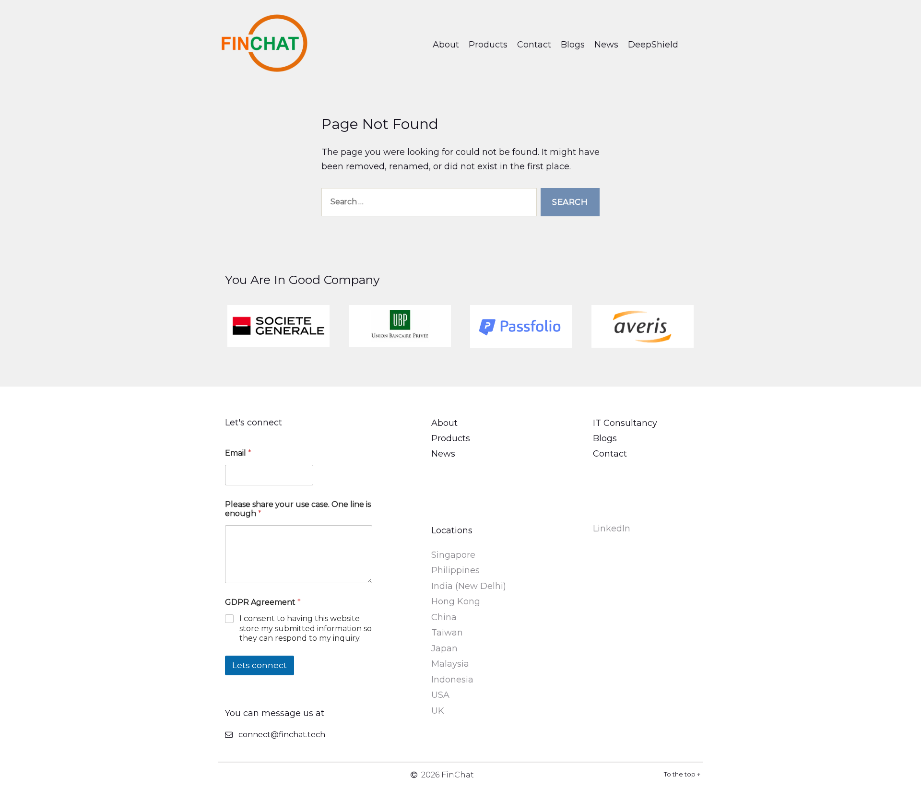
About (446, 44)
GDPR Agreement (263, 602)
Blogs (573, 44)
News (606, 44)
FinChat (457, 774)
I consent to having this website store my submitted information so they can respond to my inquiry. (305, 628)
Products (488, 44)
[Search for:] (427, 204)
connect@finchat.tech (281, 734)
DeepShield (653, 44)
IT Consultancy (625, 423)
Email (238, 453)
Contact (534, 44)
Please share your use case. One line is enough (298, 509)
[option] (278, 326)
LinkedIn (611, 528)
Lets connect (259, 665)
